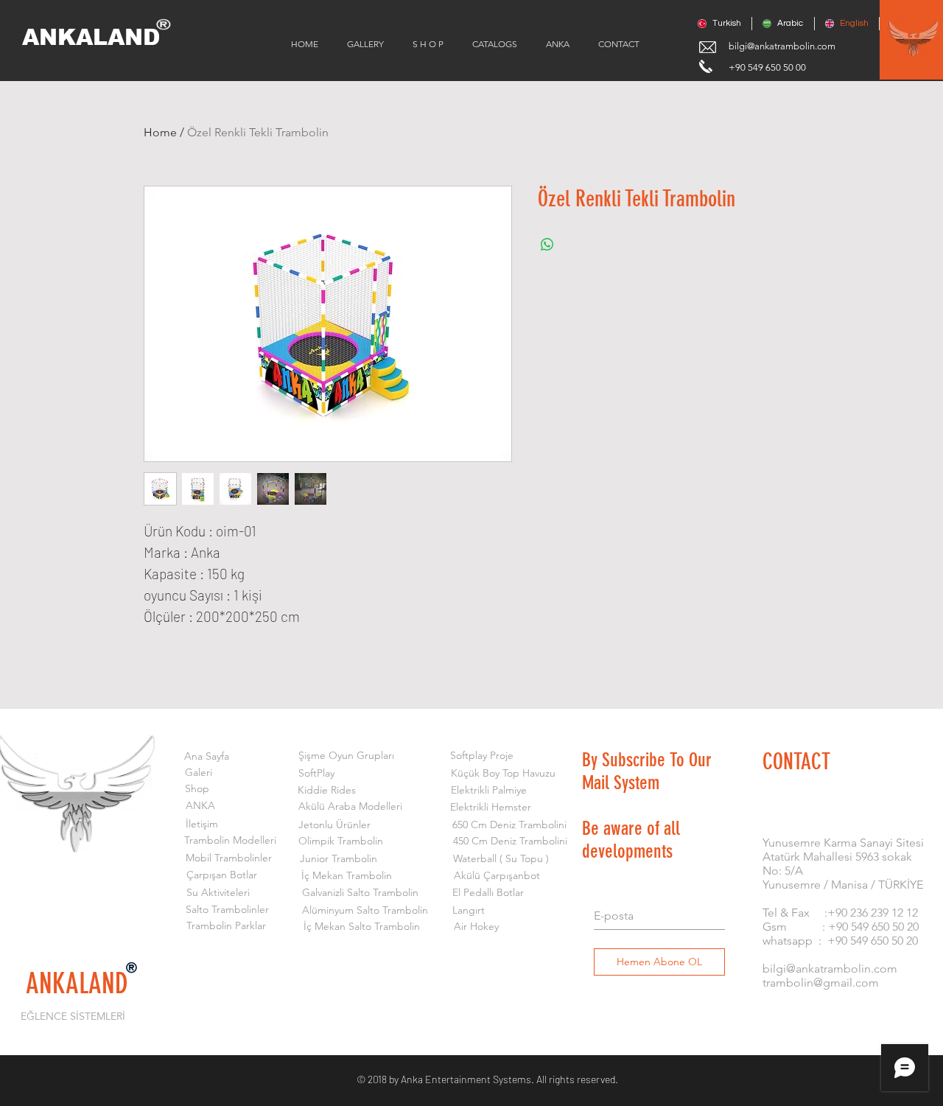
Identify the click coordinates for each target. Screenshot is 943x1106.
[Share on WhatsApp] (547, 244)
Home (160, 132)
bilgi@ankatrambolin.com (782, 46)
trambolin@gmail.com (821, 983)
